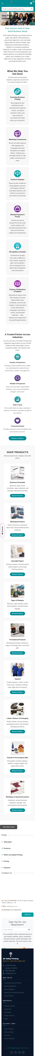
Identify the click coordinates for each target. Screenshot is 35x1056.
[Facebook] (11, 1052)
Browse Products (17, 495)
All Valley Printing (14, 1048)
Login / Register (9, 1029)
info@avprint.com (11, 906)
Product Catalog (9, 1038)
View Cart (7, 1035)
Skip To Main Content (8, 827)
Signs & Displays (9, 989)
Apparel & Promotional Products (14, 992)
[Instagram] (15, 1052)
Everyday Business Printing (12, 983)
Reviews (2, 529)
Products (7, 848)
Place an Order (9, 1032)
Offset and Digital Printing (13, 855)
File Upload (7, 1012)
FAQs (6, 1019)
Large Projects (8, 996)
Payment (7, 868)
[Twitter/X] (19, 1052)
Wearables (8, 842)
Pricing (6, 861)
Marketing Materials (10, 986)
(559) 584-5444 (10, 970)
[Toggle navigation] (2, 3)
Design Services (9, 1015)
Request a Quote (17, 438)
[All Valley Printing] (11, 3)
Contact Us (27, 914)
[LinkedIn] (23, 1052)
